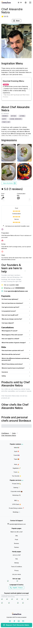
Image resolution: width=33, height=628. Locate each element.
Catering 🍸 (16, 487)
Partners (16, 547)
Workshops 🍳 (16, 495)
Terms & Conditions (16, 566)
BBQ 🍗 (16, 500)
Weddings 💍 (16, 512)
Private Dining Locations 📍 (16, 508)
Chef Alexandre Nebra (8, 435)
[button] (16, 20)
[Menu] (30, 2)
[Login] (25, 2)
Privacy (16, 570)
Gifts (16, 535)
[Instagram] (10, 621)
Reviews (16, 543)
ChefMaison (5, 433)
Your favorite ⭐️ (16, 476)
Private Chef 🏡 (16, 483)
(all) (22, 444)
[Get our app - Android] (21, 581)
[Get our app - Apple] (11, 581)
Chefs (14, 433)
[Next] (29, 89)
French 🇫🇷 (16, 455)
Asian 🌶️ (16, 464)
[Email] (23, 621)
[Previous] (3, 89)
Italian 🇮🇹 (16, 447)
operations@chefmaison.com (17, 524)
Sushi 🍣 (16, 451)
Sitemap (16, 562)
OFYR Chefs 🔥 (16, 504)
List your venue (16, 574)
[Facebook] (14, 621)
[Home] (6, 2)
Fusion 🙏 (16, 472)
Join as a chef (16, 555)
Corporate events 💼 (16, 491)
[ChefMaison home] (16, 614)
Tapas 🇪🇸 (16, 459)
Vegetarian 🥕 (16, 468)
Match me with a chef (16, 532)
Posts (16, 539)
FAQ (16, 559)
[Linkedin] (19, 621)
